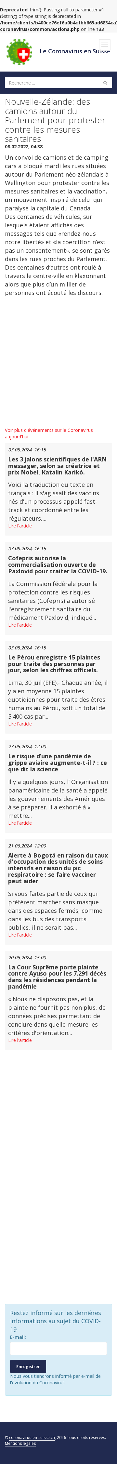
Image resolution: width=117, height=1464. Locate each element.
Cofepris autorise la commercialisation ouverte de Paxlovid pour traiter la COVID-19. (57, 564)
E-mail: (18, 1337)
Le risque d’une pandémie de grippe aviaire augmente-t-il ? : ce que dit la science (57, 762)
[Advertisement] (58, 361)
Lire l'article (20, 526)
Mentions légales (20, 1443)
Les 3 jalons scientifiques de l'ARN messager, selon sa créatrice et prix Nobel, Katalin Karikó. (57, 465)
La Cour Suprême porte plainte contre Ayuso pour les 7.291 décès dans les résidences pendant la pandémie (57, 976)
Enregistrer (28, 1366)
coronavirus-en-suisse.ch (32, 1437)
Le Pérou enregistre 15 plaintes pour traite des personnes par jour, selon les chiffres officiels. (54, 663)
